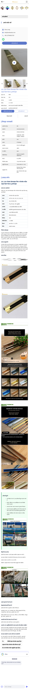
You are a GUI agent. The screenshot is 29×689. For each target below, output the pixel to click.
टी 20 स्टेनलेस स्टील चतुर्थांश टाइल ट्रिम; (11, 647)
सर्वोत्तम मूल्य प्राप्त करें (8, 111)
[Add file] (2, 686)
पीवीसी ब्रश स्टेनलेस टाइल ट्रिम (14, 641)
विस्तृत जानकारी (9, 116)
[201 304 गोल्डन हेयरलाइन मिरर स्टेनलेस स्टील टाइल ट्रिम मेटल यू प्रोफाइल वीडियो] (14, 62)
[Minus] (27, 654)
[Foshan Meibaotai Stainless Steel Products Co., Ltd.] (15, 2)
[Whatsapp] (3, 39)
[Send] (27, 686)
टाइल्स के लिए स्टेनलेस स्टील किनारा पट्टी (11, 644)
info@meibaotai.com (9, 32)
